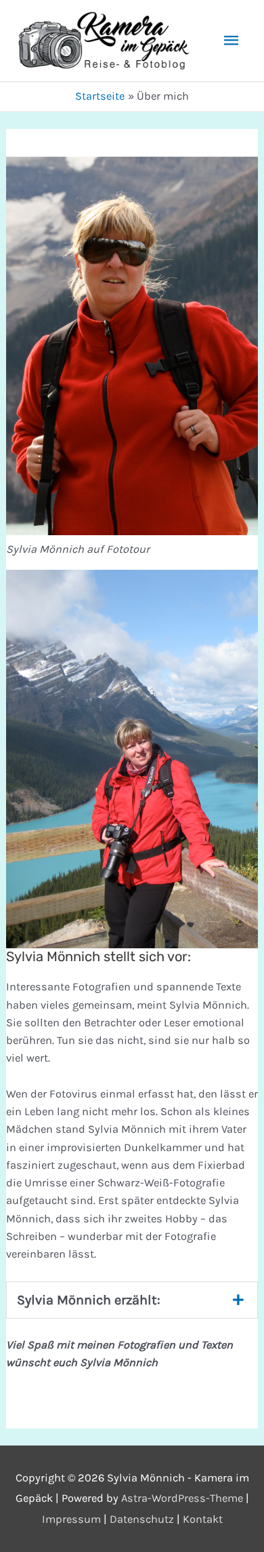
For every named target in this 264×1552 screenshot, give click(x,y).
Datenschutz (142, 1519)
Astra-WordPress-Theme (182, 1498)
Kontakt (203, 1519)
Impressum (71, 1519)
